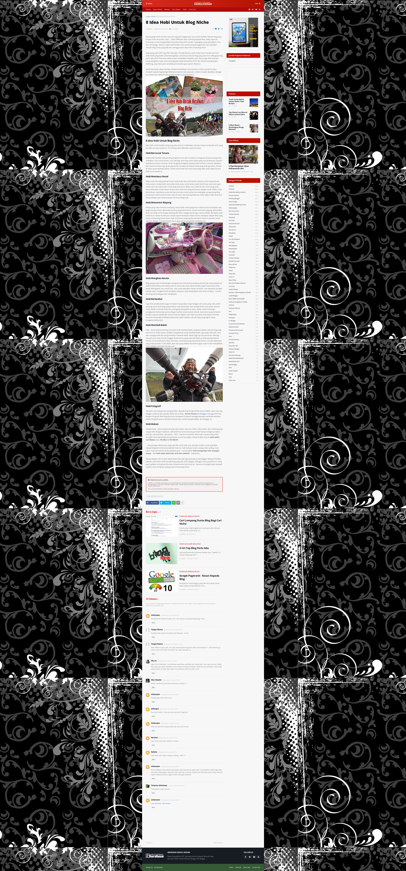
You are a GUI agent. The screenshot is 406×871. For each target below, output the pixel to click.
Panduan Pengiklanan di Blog (243, 302)
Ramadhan (243, 233)
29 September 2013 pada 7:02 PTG (170, 766)
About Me (246, 867)
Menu (150, 4)
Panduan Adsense (243, 308)
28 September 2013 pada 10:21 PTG (173, 630)
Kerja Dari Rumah (243, 224)
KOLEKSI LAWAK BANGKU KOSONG (243, 293)
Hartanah (243, 255)
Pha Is (153, 660)
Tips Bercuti (243, 230)
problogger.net (204, 414)
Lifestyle (243, 186)
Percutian (243, 220)
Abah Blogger (243, 365)
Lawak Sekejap (243, 289)
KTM (243, 368)
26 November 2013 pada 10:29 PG (170, 800)
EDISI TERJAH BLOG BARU (243, 299)
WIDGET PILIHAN (243, 261)
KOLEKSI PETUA (243, 333)
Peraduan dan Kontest (243, 330)
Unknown (155, 615)
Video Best (243, 274)
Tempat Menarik (243, 214)
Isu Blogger (243, 321)
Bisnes (243, 374)
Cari (256, 4)
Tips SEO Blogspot (243, 239)
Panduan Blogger (243, 349)
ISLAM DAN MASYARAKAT (243, 324)
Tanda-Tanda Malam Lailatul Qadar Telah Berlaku (236, 101)
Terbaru (150, 843)
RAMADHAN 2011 (243, 361)
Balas (153, 622)
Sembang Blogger (243, 198)
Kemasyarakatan (243, 340)
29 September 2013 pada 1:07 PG (171, 680)
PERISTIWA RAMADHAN (243, 358)
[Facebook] (216, 29)
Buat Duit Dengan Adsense (243, 283)
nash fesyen (166, 803)
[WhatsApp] (174, 503)
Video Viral (243, 380)
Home (148, 9)
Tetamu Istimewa (159, 785)
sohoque (155, 708)
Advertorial (243, 227)
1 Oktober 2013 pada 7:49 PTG (176, 785)
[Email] (222, 29)
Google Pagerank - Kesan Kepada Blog (199, 577)
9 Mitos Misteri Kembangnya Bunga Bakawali (236, 127)
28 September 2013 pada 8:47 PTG (170, 615)
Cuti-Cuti (192, 9)
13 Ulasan (174, 29)
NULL (243, 336)
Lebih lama (218, 843)
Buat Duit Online (243, 211)
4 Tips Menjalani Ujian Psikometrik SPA (239, 167)
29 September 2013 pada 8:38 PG (170, 694)
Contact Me (256, 867)
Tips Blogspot (243, 246)
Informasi (243, 286)
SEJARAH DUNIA (243, 327)
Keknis (154, 752)
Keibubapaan (243, 249)
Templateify (158, 867)
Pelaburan (243, 267)
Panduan (243, 189)
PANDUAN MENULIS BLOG (166, 16)
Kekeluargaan (243, 208)
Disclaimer (159, 489)
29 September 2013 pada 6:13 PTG (170, 723)
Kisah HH (243, 352)
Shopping (243, 217)
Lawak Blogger (243, 296)
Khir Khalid (156, 680)
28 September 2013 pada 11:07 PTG (173, 644)
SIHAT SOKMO (243, 371)
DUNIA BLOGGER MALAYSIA (190, 544)
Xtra (243, 311)
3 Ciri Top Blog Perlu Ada (194, 548)
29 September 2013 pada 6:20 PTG (167, 752)
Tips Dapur (176, 9)
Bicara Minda (243, 264)
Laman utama (151, 16)
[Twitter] (219, 29)
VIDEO (243, 271)
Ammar (154, 737)
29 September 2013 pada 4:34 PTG (169, 709)
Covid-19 (243, 277)
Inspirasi (243, 305)
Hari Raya (243, 242)
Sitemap (238, 867)
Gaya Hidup (157, 9)
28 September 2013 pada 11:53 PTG (167, 661)
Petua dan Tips (243, 346)
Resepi (167, 9)
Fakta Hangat (243, 202)
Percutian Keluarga (243, 355)
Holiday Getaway (243, 258)
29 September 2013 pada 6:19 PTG (168, 738)
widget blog (243, 314)
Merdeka (243, 343)
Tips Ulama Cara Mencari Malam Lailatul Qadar (238, 113)
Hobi (185, 9)
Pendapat (243, 318)
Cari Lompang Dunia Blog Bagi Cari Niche (200, 522)
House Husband (243, 195)
